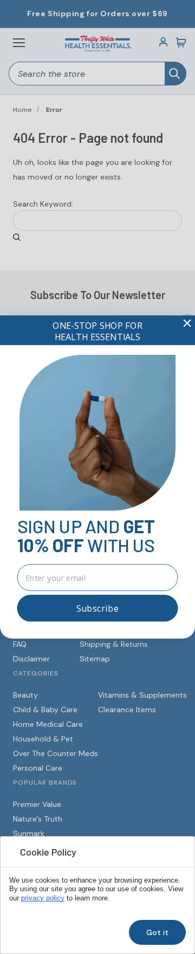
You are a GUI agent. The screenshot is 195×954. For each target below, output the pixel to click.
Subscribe (97, 608)
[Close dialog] (187, 323)
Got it (157, 932)
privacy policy (42, 898)
